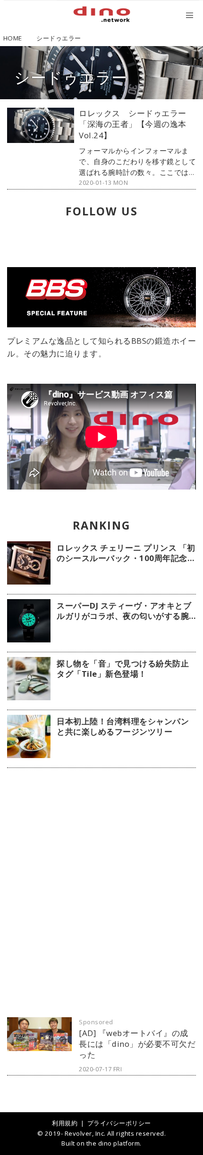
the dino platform (113, 1143)
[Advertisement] (101, 892)
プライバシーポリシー (119, 1123)
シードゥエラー (70, 77)
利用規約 (64, 1123)
